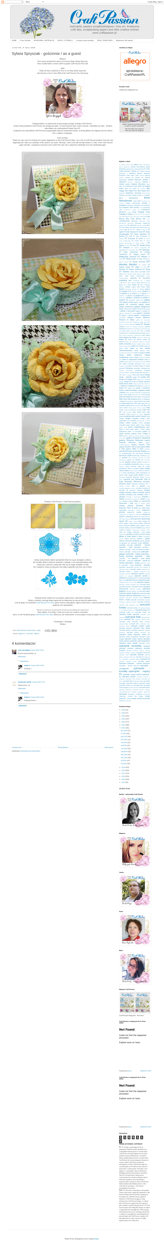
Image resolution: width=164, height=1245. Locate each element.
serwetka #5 (123, 490)
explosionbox (123, 282)
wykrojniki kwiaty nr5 (126, 685)
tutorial (139, 528)
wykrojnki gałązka (136, 692)
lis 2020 (124, 733)
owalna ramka (124, 423)
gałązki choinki (128, 302)
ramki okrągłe (128, 475)
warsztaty (129, 534)
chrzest (136, 207)
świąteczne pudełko (134, 512)
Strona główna (63, 747)
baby (128, 175)
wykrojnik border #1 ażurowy (127, 582)
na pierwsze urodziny (135, 410)
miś (149, 405)
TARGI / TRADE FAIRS (105, 40)
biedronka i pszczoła (133, 193)
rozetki (128, 486)
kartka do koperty (144, 341)
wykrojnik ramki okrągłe (128, 643)
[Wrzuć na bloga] (48, 630)
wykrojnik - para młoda (141, 558)
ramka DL (141, 466)
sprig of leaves (140, 503)
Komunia (129, 368)
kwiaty (147, 375)
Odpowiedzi (24, 661)
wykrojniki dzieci (128, 681)
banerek (147, 175)
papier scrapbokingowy (136, 427)
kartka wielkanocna (130, 361)
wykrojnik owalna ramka (140, 626)
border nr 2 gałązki (143, 195)
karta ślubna (146, 335)
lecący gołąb (128, 394)
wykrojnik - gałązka (33, 633)
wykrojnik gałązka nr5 (132, 591)
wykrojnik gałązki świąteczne (129, 593)
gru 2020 (124, 731)
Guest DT (147, 322)
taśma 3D (123, 521)
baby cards (135, 175)
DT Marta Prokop (142, 259)
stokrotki (130, 506)
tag (146, 516)
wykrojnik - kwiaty (133, 554)
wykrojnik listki (133, 617)
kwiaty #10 (136, 377)
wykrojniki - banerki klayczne (129, 665)
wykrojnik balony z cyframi (129, 571)
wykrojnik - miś (124, 558)
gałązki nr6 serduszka (128, 304)
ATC (145, 169)
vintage (129, 532)
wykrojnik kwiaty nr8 (142, 612)
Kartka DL (123, 339)
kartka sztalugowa (139, 352)
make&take (130, 401)
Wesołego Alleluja (144, 534)
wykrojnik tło (140, 657)
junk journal (122, 335)
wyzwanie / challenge (135, 694)
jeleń (143, 333)
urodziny (128, 530)
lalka (148, 392)
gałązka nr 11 (126, 293)
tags (123, 519)
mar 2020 (124, 757)
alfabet (148, 167)
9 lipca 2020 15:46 (37, 665)
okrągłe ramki (145, 418)
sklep (136, 501)
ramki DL (141, 470)
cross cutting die (141, 216)
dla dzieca (133, 227)
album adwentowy (144, 164)
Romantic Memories (133, 481)
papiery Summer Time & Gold (129, 447)
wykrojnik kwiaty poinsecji (129, 614)
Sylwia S (27, 665)
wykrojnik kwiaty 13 (133, 608)
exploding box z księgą (141, 280)
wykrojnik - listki (142, 556)
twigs (143, 528)
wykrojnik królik (123, 605)
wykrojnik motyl (124, 621)
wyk (129, 543)
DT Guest (139, 238)
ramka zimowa (133, 470)
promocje (147, 460)
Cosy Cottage (138, 212)
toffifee (148, 525)
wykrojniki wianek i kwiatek (141, 689)
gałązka (142, 289)
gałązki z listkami (127, 315)
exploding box (125, 280)
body (129, 195)
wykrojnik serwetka (130, 645)
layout (121, 394)
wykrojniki (122, 663)
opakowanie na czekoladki (127, 420)
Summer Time (143, 505)
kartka (134, 337)
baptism (127, 184)
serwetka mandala (136, 490)
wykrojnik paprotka (125, 628)
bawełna (143, 188)
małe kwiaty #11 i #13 (129, 403)
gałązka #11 (126, 291)
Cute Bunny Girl (138, 219)
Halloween (130, 328)
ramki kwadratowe (129, 473)
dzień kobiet (146, 274)
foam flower (141, 287)
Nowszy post (16, 747)
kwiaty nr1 (140, 386)
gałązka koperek (137, 291)
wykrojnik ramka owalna (133, 639)
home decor (126, 331)
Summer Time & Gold (128, 508)
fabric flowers (132, 282)
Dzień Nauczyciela (137, 276)
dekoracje (130, 223)
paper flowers (130, 425)
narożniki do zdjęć (136, 414)
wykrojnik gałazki (135, 589)
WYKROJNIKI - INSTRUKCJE (44, 40)
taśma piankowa (124, 525)
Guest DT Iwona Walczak (127, 324)
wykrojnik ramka (125, 634)
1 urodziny (122, 164)
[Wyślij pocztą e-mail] (46, 630)
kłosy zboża (146, 364)
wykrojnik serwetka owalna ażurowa (138, 650)
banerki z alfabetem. (134, 182)
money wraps (141, 407)
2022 (123, 722)
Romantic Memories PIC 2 (141, 484)
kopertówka (129, 370)
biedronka (122, 193)
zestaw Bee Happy (135, 696)
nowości (138, 416)
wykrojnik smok (124, 654)
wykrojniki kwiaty (144, 683)
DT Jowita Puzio (143, 245)
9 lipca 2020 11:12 (38, 682)
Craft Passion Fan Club (129, 216)
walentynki (122, 534)
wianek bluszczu (130, 538)
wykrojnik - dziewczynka (133, 552)
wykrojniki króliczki (132, 683)
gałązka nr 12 (136, 293)
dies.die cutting (141, 225)
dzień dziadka (127, 274)
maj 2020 (124, 751)
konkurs (121, 370)
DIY (120, 227)
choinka (121, 203)
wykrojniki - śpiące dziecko (132, 674)
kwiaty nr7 (123, 388)
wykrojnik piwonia (124, 630)
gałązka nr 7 (22, 633)
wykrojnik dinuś (145, 584)
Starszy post (109, 747)
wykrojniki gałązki (138, 681)
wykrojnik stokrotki (137, 655)
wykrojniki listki (138, 685)
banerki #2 (139, 177)
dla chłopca (125, 227)
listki (133, 394)
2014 (123, 782)
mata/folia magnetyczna (126, 405)
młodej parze (132, 407)
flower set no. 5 (138, 285)
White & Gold (125, 536)
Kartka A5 (140, 337)
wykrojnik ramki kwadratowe (140, 641)
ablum (128, 164)
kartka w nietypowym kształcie (133, 359)
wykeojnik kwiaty (136, 543)
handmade (137, 328)
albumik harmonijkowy (138, 167)
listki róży (123, 399)
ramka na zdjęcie (133, 468)
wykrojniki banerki (129, 677)
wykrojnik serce (144, 643)
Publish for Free (145, 1071)
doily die (127, 229)
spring (148, 503)
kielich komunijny (128, 364)
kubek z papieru (127, 375)
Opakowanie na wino (143, 420)
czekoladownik (124, 221)
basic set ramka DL (132, 188)
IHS (138, 331)
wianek (121, 538)
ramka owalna (124, 470)
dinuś (148, 225)
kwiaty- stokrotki (130, 392)
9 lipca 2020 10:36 (37, 650)
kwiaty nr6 (147, 386)
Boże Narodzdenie (128, 198)
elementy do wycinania (140, 278)
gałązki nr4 (146, 302)
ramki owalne (139, 475)
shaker (143, 499)
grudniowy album (138, 322)
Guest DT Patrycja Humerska (134, 326)
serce (133, 488)
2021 (123, 725)
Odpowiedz (22, 657)
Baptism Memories (138, 184)
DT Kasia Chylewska (128, 252)
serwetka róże (131, 495)
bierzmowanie (146, 193)
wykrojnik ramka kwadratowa (128, 637)
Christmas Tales (127, 207)
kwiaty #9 (135, 381)
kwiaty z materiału (125, 390)
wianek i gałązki (143, 539)
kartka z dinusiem (141, 361)
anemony (122, 169)
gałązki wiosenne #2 (138, 309)
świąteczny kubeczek (135, 514)
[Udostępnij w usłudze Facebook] (53, 630)
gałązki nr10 (138, 302)
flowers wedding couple (127, 287)
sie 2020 (124, 742)
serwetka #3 (146, 488)
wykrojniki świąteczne (125, 689)
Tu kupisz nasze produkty (85, 40)
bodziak (134, 195)
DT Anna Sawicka (139, 234)
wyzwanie (123, 694)
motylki (126, 410)
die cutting (130, 225)
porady (124, 458)
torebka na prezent (130, 528)
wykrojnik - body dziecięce (130, 547)
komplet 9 (130, 366)
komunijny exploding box (142, 368)
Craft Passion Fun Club (45, 603)
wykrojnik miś (129, 619)
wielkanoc (136, 541)
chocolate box (145, 201)
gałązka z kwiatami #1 (134, 298)
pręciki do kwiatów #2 (135, 460)
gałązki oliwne (144, 304)
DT (131, 229)
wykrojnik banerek (124, 573)
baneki (142, 175)
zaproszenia (146, 694)
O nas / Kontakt (25, 40)
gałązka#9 (132, 300)
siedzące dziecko (127, 501)
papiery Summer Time (140, 445)
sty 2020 (124, 764)
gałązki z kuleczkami (127, 311)
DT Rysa (146, 269)
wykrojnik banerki (137, 574)
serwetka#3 (128, 499)
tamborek (128, 519)
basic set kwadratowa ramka (128, 186)
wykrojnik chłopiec (143, 582)
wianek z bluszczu (125, 541)
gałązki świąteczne (142, 307)
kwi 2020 (124, 755)
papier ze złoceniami (134, 431)
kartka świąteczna (134, 355)
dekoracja (134, 221)
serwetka (138, 488)
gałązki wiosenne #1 (125, 309)
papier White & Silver (137, 429)
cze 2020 (124, 748)
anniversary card (131, 169)
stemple (122, 506)
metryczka (137, 405)
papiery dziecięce (128, 436)
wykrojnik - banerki (142, 545)
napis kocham (126, 412)
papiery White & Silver (135, 449)
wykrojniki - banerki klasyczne (138, 663)
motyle (121, 410)
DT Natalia (142, 265)
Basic (148, 184)
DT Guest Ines (137, 241)
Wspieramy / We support (124, 40)
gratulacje (122, 322)
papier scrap (123, 427)
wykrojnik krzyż (134, 605)
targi (148, 519)
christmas (130, 205)
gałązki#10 (122, 317)
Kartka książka (136, 344)
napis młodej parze (139, 412)
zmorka (121, 700)
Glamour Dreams (134, 317)
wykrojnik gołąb (145, 593)
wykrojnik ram (145, 632)
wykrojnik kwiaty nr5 (143, 610)
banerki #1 (129, 177)
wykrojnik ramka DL (142, 634)
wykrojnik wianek (144, 661)
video (148, 530)
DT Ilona (127, 245)
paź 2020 (124, 736)
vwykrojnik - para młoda (141, 532)
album (136, 165)
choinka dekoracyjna (133, 203)
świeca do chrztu (139, 516)
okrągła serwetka (132, 418)
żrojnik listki (127, 700)
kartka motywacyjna (125, 346)
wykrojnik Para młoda (141, 628)
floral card (140, 282)
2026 (123, 710)
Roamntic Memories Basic (135, 477)
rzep (148, 486)
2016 (123, 776)
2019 (123, 767)
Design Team (123, 225)
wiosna (142, 541)
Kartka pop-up (139, 350)
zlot (148, 698)
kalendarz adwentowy (134, 335)
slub (140, 501)
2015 (123, 779)
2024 (123, 716)
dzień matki (123, 276)
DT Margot (142, 257)
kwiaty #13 (131, 379)
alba (132, 164)
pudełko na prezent (132, 464)
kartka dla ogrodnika (131, 341)
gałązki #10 (139, 300)
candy (135, 201)
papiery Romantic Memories (131, 440)
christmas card (138, 205)
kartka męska (146, 344)
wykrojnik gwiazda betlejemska (130, 595)
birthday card (123, 195)
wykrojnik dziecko (137, 586)
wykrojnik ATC (146, 569)
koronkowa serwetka (142, 370)
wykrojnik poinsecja (137, 630)
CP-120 (135, 214)
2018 (123, 770)
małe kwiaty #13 (142, 403)
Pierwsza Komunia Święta (135, 451)
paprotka (147, 449)
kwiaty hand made (125, 384)
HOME (14, 40)
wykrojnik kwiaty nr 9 (128, 610)
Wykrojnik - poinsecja (126, 560)
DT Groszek (130, 238)
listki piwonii (146, 394)
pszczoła (121, 462)
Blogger (96, 1239)
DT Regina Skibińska (134, 269)
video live (122, 532)
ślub (143, 508)
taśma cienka (133, 521)
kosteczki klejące (124, 372)
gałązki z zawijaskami (142, 315)
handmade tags (145, 328)
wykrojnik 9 (146, 567)
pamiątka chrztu (137, 423)
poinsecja (147, 453)
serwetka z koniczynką (133, 497)
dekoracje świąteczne (142, 223)
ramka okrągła (145, 468)
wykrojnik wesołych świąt (127, 661)
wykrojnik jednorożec (125, 597)
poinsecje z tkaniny (139, 455)
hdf (120, 331)
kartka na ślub (136, 348)
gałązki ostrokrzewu (126, 307)
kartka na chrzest (137, 346)
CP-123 (140, 214)
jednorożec (138, 333)
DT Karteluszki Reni (132, 250)
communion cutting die (132, 209)
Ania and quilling (24, 650)
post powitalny (132, 457)
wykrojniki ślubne (144, 687)
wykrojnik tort (145, 659)
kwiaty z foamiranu (143, 388)
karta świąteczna (125, 337)
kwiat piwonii (140, 375)
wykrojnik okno (134, 624)
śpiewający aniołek (134, 510)
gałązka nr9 (139, 295)
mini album (144, 405)
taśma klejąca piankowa (142, 523)
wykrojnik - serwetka (142, 565)
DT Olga (135, 267)
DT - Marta (136, 229)
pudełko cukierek (136, 462)
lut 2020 (124, 760)
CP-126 (145, 214)
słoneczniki (146, 501)
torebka (121, 528)
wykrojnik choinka (124, 584)
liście (139, 399)
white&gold (146, 536)
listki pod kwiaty (124, 397)
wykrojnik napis (137, 621)
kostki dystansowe (136, 372)
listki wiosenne (132, 399)
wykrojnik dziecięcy (125, 586)
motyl (148, 408)
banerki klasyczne (135, 180)
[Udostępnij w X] (51, 630)
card (139, 201)
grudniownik (129, 322)
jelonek (148, 333)
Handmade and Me (25, 682)
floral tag (147, 282)
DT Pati (143, 267)
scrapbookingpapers (125, 488)
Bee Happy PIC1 (131, 191)
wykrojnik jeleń (137, 597)
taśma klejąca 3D (144, 521)
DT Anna (139, 232)
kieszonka (138, 364)
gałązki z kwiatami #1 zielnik (127, 313)
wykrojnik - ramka (132, 563)
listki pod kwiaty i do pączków (140, 397)
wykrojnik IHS (146, 595)
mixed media (123, 407)
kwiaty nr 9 (133, 386)
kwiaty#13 (138, 392)
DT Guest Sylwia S (139, 243)
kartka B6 (147, 337)
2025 (123, 713)
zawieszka (122, 696)
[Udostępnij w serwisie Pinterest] (55, 630)
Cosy (129, 212)
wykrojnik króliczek (143, 602)
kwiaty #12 (123, 379)
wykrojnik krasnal (131, 602)
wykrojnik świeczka (129, 657)
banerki (121, 177)
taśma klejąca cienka (126, 523)
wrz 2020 (124, 740)
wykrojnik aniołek (135, 569)
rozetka (121, 486)
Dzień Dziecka (137, 274)
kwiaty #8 (127, 382)
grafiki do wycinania (143, 320)
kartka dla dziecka (134, 339)
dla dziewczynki (142, 227)
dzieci (132, 271)
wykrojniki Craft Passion (133, 679)
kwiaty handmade (138, 383)
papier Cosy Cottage (143, 425)
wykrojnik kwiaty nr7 (126, 612)
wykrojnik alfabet (124, 569)
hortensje (133, 331)
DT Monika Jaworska (137, 262)
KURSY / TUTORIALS (65, 40)
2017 (123, 773)
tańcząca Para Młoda (138, 519)
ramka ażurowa (130, 466)
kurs (134, 375)
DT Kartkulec (144, 250)
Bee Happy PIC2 (144, 191)
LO (143, 399)
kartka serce (129, 352)
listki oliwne (138, 394)
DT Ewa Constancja (140, 236)
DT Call (129, 236)
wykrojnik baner (145, 571)
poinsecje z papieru (126, 455)
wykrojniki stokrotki (133, 687)
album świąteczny (124, 167)
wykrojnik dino (135, 584)
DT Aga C (144, 229)
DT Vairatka (124, 272)
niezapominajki (129, 416)
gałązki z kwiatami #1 (143, 311)
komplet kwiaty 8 (139, 366)
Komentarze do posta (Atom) (30, 751)
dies (135, 225)
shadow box (136, 499)
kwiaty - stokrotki (125, 377)
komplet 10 (122, 366)
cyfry (148, 219)
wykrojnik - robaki (128, 565)
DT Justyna (124, 247)
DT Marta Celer (129, 259)
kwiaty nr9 (131, 388)
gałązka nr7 (131, 295)
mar (149, 403)
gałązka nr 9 (123, 295)
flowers (147, 285)
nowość (143, 416)
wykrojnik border (144, 580)
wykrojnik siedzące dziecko (127, 652)
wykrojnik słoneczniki (143, 652)
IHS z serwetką (130, 333)
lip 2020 (124, 745)
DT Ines (133, 245)
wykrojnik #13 (138, 567)
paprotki (122, 451)
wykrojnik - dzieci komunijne (134, 549)
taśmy (132, 525)
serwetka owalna (131, 492)
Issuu (130, 1071)
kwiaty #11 (145, 377)
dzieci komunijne (140, 271)
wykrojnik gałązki (144, 591)
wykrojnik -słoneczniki (126, 567)
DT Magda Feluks (137, 254)
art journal (140, 169)
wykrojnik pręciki (133, 632)
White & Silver (137, 536)
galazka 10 (135, 289)
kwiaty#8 (144, 392)
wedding (135, 534)
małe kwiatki (138, 401)
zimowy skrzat (142, 698)
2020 (123, 728)
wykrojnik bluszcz (131, 580)
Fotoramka (128, 289)
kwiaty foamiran (144, 382)
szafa (139, 508)
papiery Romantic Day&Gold (138, 438)
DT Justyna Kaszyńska (138, 247)
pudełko (128, 462)
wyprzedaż (147, 692)
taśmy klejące (140, 525)
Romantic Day (129, 479)
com (141, 207)
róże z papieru (138, 486)
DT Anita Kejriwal (130, 232)
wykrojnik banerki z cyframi (135, 578)
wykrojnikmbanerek (124, 692)
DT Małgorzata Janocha (134, 255)
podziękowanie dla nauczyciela (132, 453)
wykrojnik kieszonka (137, 600)
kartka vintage (133, 357)
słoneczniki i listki (126, 503)
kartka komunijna (125, 344)
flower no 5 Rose (125, 285)
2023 (123, 719)
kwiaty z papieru (138, 390)
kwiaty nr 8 (125, 386)
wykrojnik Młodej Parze (142, 619)
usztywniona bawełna (139, 530)
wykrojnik (130, 545)
